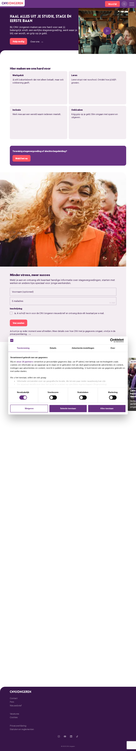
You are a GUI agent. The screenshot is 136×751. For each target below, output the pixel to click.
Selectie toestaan (68, 408)
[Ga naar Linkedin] (71, 736)
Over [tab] (112, 348)
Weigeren (29, 408)
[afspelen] (107, 31)
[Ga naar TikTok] (77, 736)
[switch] (53, 397)
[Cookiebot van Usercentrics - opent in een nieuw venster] (114, 340)
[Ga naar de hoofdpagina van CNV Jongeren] (12, 3)
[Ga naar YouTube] (65, 736)
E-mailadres (20, 300)
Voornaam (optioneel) (25, 291)
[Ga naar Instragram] (58, 736)
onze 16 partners (25, 362)
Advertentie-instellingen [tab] (83, 348)
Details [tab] (53, 348)
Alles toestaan (106, 408)
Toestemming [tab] (23, 348)
